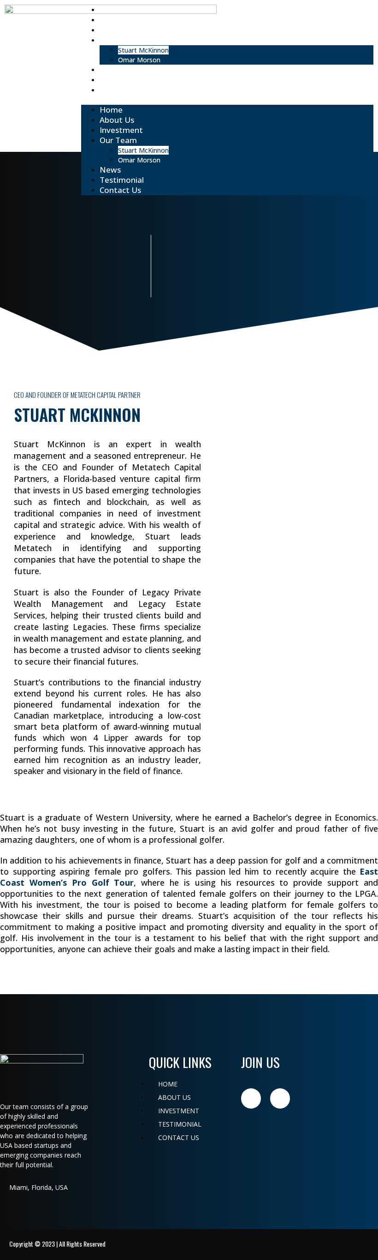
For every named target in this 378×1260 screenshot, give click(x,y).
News (109, 69)
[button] (227, 100)
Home (111, 9)
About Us (117, 19)
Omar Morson (140, 59)
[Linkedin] (251, 1098)
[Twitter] (280, 1098)
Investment (120, 29)
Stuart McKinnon (143, 50)
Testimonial (121, 79)
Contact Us (119, 89)
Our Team (118, 40)
